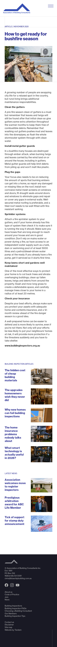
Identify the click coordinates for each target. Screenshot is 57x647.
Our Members (11, 613)
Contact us (9, 622)
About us (8, 592)
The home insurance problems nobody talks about (13, 434)
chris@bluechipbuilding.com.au (18, 578)
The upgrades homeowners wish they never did (15, 395)
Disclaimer (9, 624)
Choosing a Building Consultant (18, 611)
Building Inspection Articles (19, 364)
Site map (8, 627)
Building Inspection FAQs (15, 608)
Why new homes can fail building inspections (15, 413)
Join (6, 597)
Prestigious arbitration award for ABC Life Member (14, 502)
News (7, 599)
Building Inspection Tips (15, 616)
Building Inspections (13, 606)
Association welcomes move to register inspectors (15, 485)
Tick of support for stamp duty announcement (14, 521)
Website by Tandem (13, 630)
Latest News (11, 473)
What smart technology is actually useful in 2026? (14, 453)
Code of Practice (12, 594)
